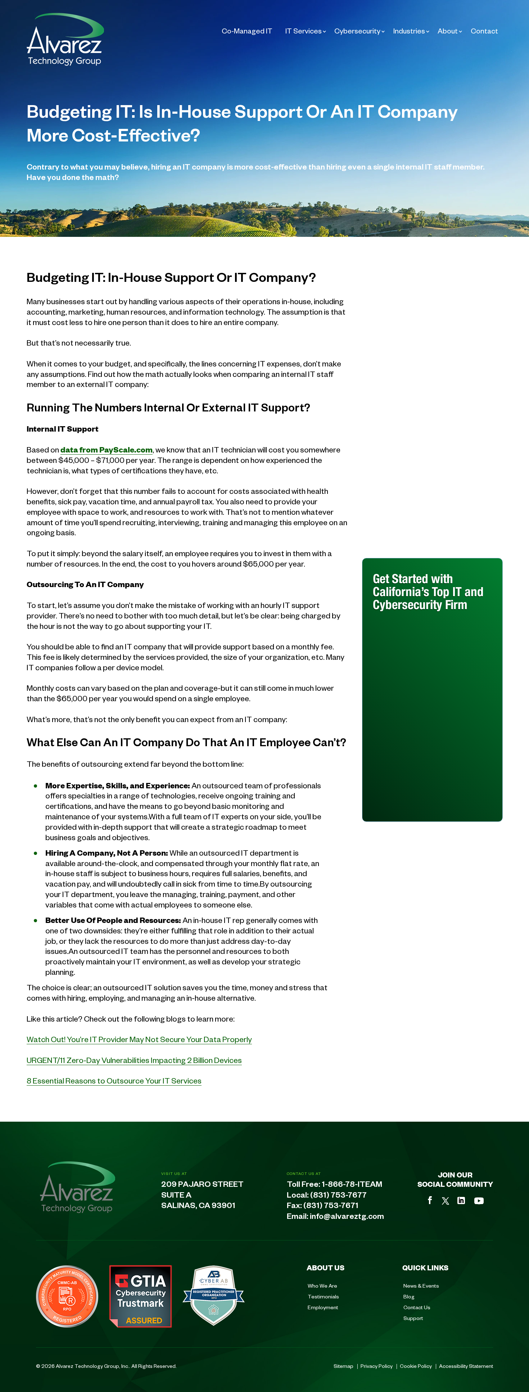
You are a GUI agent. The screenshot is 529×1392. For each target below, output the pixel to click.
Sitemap (343, 1365)
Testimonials (323, 1296)
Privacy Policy (377, 1365)
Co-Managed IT (247, 30)
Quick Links (425, 1267)
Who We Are (322, 1285)
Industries (409, 30)
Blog (409, 1296)
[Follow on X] (445, 1201)
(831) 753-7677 (338, 1196)
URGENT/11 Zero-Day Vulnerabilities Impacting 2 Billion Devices (134, 1060)
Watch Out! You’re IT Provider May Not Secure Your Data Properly (139, 1039)
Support (413, 1318)
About (448, 30)
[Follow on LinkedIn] (461, 1200)
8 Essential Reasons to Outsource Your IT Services (114, 1080)
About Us (325, 1267)
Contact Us (416, 1307)
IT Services (303, 30)
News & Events (421, 1285)
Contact (484, 30)
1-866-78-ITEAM (352, 1185)
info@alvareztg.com (347, 1217)
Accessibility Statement (466, 1365)
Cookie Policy (416, 1365)
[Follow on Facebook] (430, 1200)
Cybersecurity (357, 30)
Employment (323, 1307)
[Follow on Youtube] (479, 1201)
